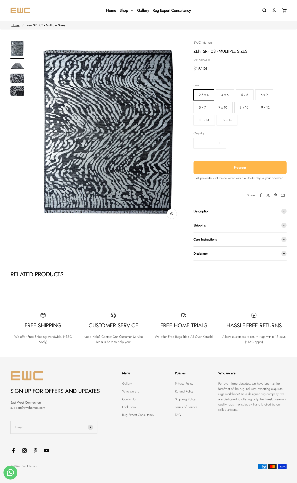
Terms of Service (186, 407)
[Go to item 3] (17, 79)
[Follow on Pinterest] (35, 450)
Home (16, 25)
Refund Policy (184, 391)
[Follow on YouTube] (47, 450)
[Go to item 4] (17, 91)
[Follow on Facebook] (13, 450)
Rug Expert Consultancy (138, 414)
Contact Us (129, 399)
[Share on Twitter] (268, 195)
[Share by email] (283, 195)
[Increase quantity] (220, 143)
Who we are (130, 391)
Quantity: (200, 133)
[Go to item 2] (17, 66)
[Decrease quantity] (200, 143)
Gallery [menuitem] (143, 10)
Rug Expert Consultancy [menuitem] (172, 10)
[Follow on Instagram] (24, 450)
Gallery (127, 383)
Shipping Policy (185, 399)
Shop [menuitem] (124, 10)
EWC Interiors (203, 42)
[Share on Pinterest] (275, 195)
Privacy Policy (184, 383)
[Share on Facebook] (260, 195)
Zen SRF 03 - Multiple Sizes (46, 25)
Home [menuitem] (111, 10)
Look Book (129, 407)
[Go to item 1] (17, 49)
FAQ (178, 414)
